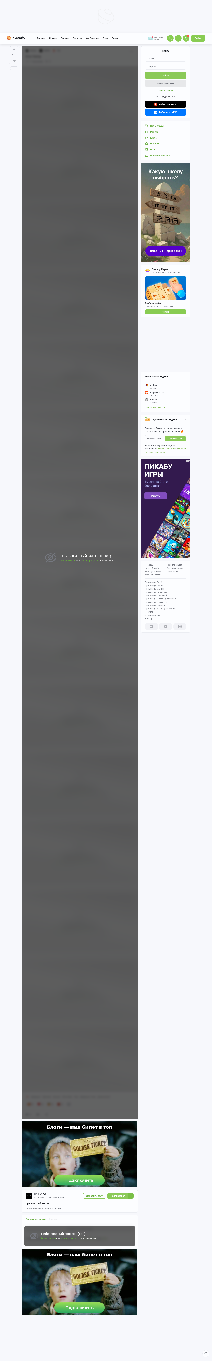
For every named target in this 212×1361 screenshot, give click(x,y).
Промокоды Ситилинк (155, 605)
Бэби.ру (148, 618)
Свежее (65, 38)
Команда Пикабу (153, 571)
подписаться (175, 438)
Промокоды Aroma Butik (156, 595)
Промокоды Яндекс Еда (156, 602)
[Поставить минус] (14, 61)
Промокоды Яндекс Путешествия (160, 599)
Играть (166, 311)
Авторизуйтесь (48, 1238)
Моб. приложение (153, 575)
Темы (115, 38)
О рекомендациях (175, 568)
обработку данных (167, 449)
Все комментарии (36, 1219)
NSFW (42, 1194)
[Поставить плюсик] (14, 49)
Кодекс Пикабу (152, 568)
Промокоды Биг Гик (154, 582)
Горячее (41, 38)
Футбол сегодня (152, 615)
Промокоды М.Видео (154, 589)
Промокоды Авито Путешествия (160, 609)
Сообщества (92, 38)
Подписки (77, 38)
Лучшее (53, 38)
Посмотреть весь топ (155, 407)
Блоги (105, 38)
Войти (198, 38)
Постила (149, 612)
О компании (172, 571)
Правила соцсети (175, 565)
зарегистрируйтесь (70, 1238)
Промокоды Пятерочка (156, 592)
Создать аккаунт (165, 83)
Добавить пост (94, 1196)
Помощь (149, 565)
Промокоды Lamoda (154, 585)
